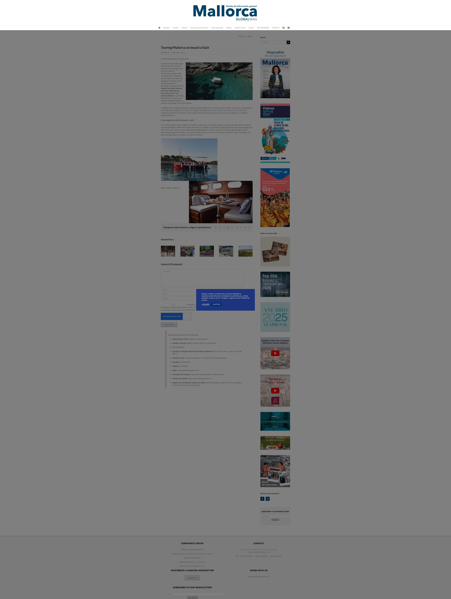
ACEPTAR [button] (216, 304)
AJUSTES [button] (205, 304)
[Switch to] (283, 27)
